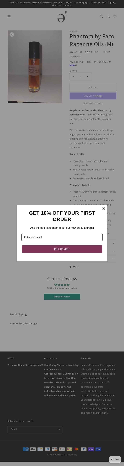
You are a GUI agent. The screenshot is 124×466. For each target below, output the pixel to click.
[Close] (103, 208)
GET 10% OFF (62, 249)
